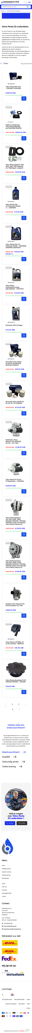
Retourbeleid (5, 878)
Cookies (28, 1008)
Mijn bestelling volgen (7, 999)
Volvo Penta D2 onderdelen (13, 11)
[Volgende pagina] (19, 709)
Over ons (4, 887)
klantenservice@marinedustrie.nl (12, 929)
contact (4, 896)
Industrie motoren (6, 872)
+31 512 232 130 (8, 923)
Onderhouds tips (6, 875)
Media (23, 1031)
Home (2, 11)
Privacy (28, 1003)
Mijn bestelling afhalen (19, 999)
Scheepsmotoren (6, 869)
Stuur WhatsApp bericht (10, 926)
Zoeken (28, 999)
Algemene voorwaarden (11, 1003)
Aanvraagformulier (7, 893)
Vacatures (4, 890)
